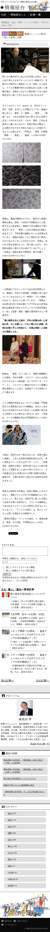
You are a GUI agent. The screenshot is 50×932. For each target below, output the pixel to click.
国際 (10, 833)
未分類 (10, 886)
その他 (10, 872)
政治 (10, 813)
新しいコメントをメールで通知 (20, 567)
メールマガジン (10, 925)
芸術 (10, 866)
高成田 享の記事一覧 (39, 744)
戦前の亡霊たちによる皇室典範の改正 (19, 785)
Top (48, 929)
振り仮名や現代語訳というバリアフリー (20, 779)
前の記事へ (7, 680)
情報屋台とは (18, 14)
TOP (3, 14)
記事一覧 (35, 14)
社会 (10, 827)
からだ (10, 853)
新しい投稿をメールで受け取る (20, 571)
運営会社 (8, 921)
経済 (10, 820)
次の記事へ (42, 680)
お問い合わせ (22, 921)
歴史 (18, 589)
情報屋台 (5, 22)
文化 (14, 22)
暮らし (11, 589)
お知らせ (11, 879)
